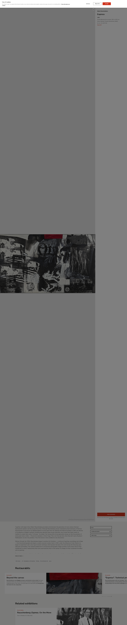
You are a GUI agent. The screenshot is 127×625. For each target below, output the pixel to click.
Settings (88, 3)
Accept (106, 3)
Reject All (97, 3)
